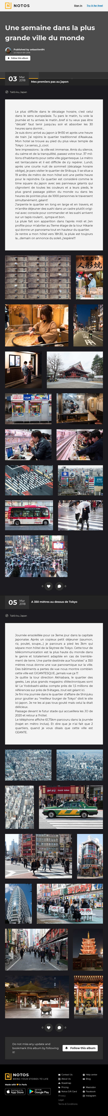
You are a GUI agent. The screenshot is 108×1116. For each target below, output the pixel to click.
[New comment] (59, 586)
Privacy (62, 1095)
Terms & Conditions (67, 1104)
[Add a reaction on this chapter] (48, 586)
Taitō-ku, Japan (18, 92)
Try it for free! (95, 5)
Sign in (78, 5)
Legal (61, 1100)
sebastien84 (37, 49)
